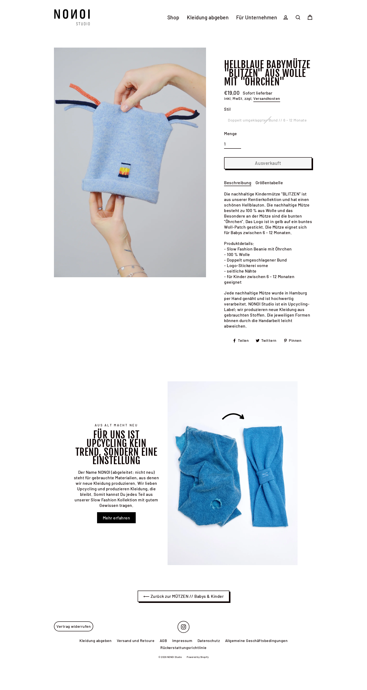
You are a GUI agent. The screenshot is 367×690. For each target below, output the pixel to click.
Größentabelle (269, 182)
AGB (163, 640)
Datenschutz (209, 640)
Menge (230, 133)
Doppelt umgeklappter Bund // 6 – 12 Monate (267, 120)
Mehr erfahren (116, 517)
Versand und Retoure (136, 640)
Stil (227, 109)
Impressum (182, 640)
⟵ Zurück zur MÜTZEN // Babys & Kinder (183, 596)
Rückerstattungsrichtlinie (183, 647)
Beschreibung (237, 182)
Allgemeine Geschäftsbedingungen (256, 640)
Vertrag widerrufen (73, 626)
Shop (173, 17)
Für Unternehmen (256, 17)
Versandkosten (266, 98)
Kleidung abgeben (208, 17)
